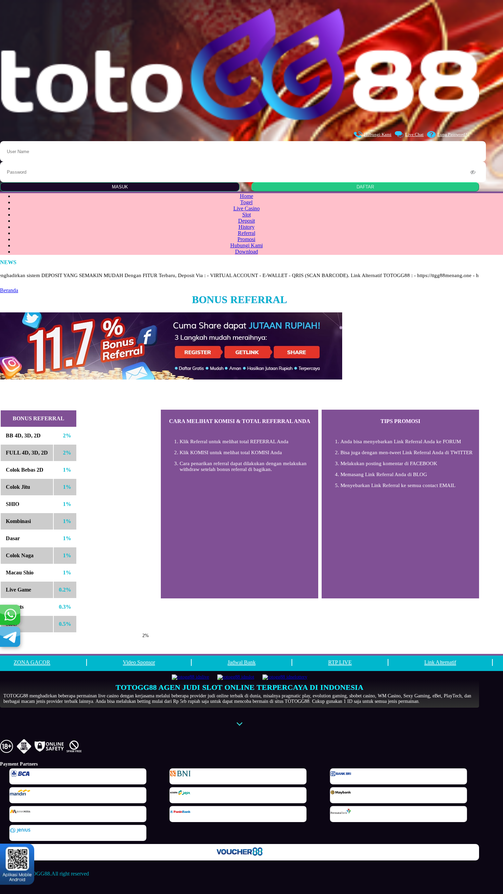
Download (246, 251)
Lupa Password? (452, 134)
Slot (246, 215)
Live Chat (414, 134)
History (246, 227)
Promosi (246, 239)
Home (246, 196)
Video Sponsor (139, 662)
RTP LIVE (340, 662)
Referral (246, 233)
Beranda (9, 290)
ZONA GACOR (32, 662)
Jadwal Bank (242, 662)
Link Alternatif (440, 662)
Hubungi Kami (377, 134)
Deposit (246, 221)
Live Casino (246, 208)
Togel (246, 202)
